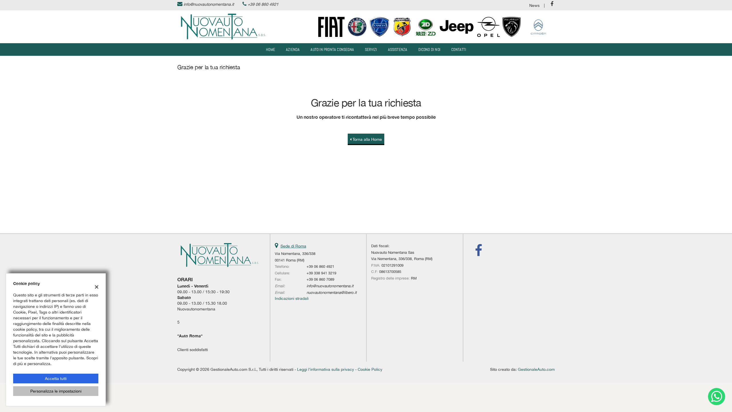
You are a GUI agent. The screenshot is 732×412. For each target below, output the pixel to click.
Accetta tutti (56, 378)
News (534, 5)
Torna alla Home (366, 139)
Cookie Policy (370, 369)
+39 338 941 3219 (321, 273)
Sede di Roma (293, 246)
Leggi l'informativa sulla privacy (325, 369)
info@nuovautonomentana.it (209, 4)
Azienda (293, 49)
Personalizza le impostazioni (55, 391)
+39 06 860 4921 (263, 4)
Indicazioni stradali (292, 298)
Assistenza (397, 49)
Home (270, 49)
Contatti (458, 49)
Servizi (371, 49)
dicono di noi (429, 49)
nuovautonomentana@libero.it (332, 292)
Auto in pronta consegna (332, 49)
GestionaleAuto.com (536, 369)
